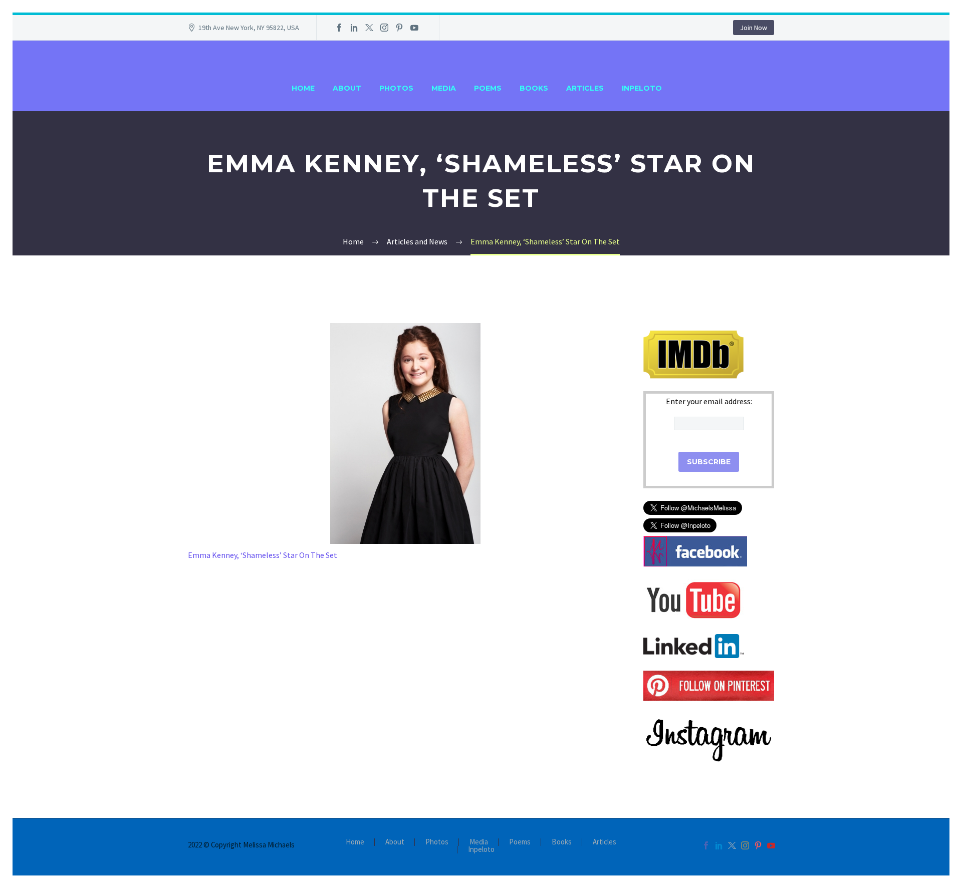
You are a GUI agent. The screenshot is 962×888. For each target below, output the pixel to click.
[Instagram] (384, 28)
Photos (396, 88)
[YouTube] (414, 28)
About (347, 88)
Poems (488, 88)
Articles (585, 88)
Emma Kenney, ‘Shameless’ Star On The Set (263, 555)
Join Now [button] (753, 27)
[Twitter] (369, 28)
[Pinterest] (399, 28)
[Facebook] (339, 28)
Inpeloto (642, 88)
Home (303, 88)
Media (443, 88)
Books (534, 88)
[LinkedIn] (354, 28)
